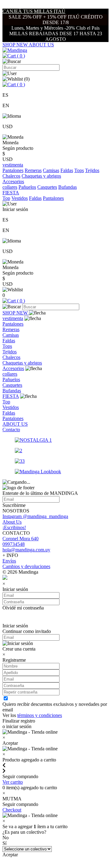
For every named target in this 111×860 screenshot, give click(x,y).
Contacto (11, 429)
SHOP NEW (15, 44)
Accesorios (13, 368)
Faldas (66, 170)
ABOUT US (41, 44)
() (20, 55)
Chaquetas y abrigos (41, 176)
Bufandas (67, 187)
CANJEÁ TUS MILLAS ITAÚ (33, 11)
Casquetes (47, 187)
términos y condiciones (39, 715)
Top (6, 198)
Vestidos (19, 198)
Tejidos (92, 170)
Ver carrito (12, 782)
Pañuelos (27, 187)
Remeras (33, 170)
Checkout (11, 809)
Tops (79, 170)
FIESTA (10, 396)
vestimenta (12, 318)
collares (9, 187)
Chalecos (11, 176)
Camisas (51, 170)
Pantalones (12, 170)
